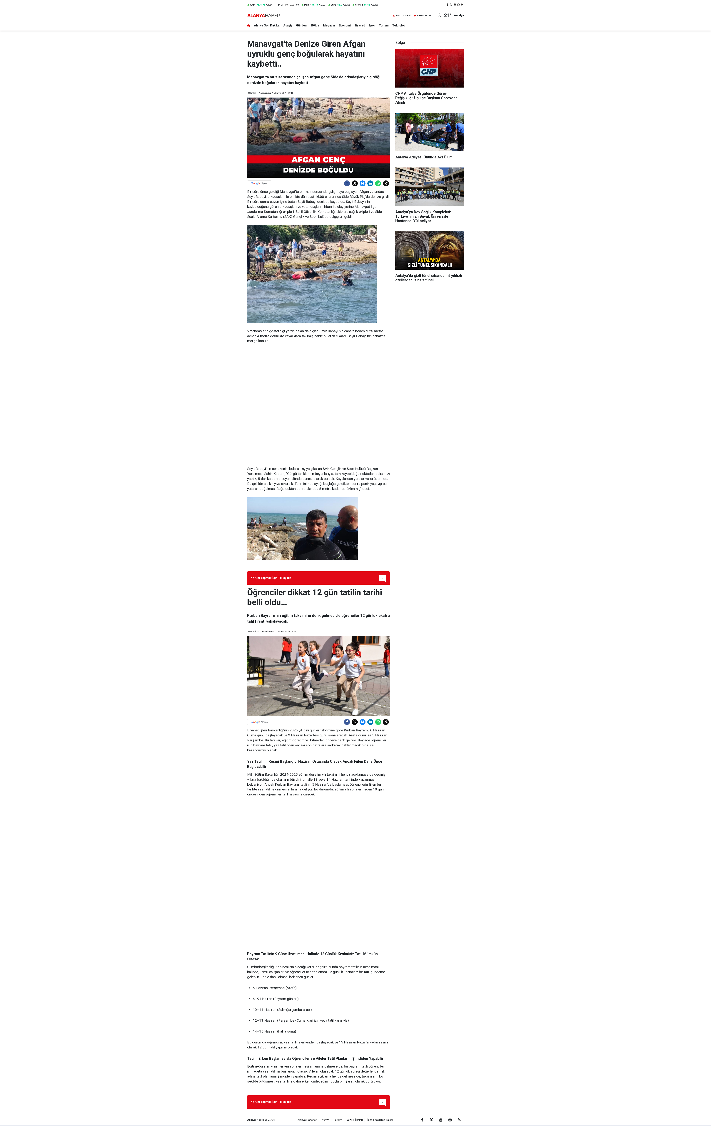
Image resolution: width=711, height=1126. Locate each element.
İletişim (338, 1120)
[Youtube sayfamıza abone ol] (455, 5)
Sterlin (359, 5)
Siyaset (359, 25)
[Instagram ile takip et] (458, 5)
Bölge (315, 25)
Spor (371, 25)
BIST (280, 5)
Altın (252, 5)
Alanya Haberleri (307, 1120)
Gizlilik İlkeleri (355, 1120)
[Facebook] (347, 183)
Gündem (302, 25)
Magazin (329, 25)
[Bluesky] (362, 183)
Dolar (307, 5)
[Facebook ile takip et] (447, 5)
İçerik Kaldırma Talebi (380, 1120)
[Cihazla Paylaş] (386, 183)
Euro (333, 5)
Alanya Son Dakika (267, 25)
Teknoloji (398, 25)
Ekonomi (345, 25)
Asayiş (287, 25)
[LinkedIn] (370, 183)
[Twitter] (355, 183)
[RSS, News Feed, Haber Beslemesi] (462, 5)
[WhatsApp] (378, 183)
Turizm (384, 25)
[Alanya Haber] (263, 15)
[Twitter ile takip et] (451, 5)
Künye (325, 1120)
